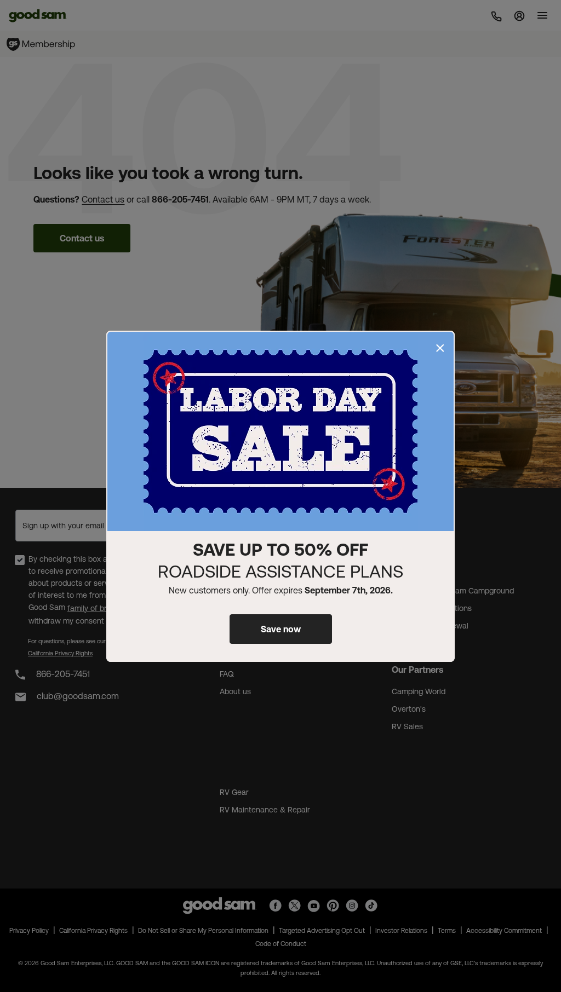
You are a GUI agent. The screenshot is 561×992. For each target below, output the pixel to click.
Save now (281, 629)
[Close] (440, 348)
